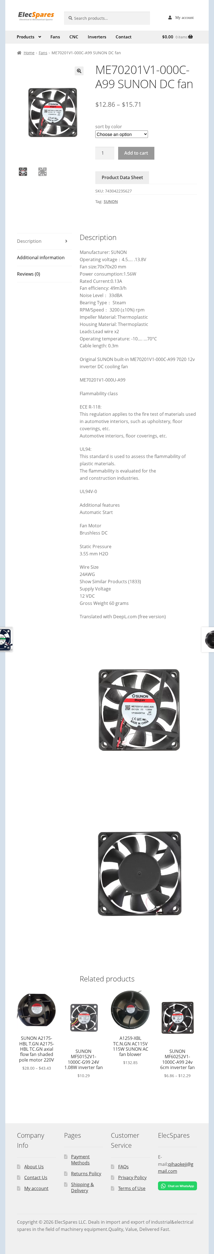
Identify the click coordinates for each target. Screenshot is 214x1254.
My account (184, 17)
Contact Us (35, 1177)
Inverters (97, 36)
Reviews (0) (28, 274)
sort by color (108, 126)
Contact (124, 36)
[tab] (44, 241)
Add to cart (136, 153)
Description (29, 241)
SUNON (111, 201)
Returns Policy (86, 1174)
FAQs (123, 1167)
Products (25, 36)
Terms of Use (131, 1188)
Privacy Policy (132, 1177)
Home (29, 52)
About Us (34, 1167)
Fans (55, 36)
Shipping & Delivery (82, 1187)
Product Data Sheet (122, 177)
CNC (73, 36)
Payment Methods (80, 1160)
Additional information (41, 257)
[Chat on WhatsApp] (177, 1185)
